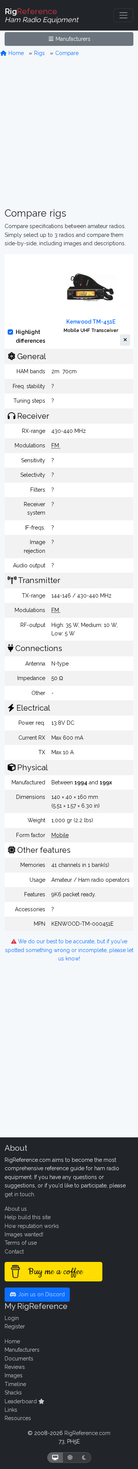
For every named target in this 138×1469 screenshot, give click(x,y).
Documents (19, 1359)
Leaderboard (21, 1401)
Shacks (13, 1393)
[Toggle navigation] (123, 15)
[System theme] (55, 1458)
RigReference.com (87, 1433)
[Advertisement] (69, 132)
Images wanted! (24, 1234)
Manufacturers (72, 39)
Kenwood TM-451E (90, 322)
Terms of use (21, 1243)
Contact (14, 1252)
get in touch (19, 1194)
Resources (18, 1418)
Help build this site (28, 1217)
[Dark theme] (84, 1458)
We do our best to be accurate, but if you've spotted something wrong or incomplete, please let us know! (69, 950)
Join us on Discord (40, 1294)
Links (11, 1410)
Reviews (15, 1367)
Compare (67, 53)
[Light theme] (70, 1458)
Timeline (15, 1384)
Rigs (39, 53)
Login (12, 1318)
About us (16, 1209)
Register (15, 1326)
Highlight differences (30, 336)
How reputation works (32, 1226)
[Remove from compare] (125, 340)
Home (15, 53)
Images (14, 1375)
